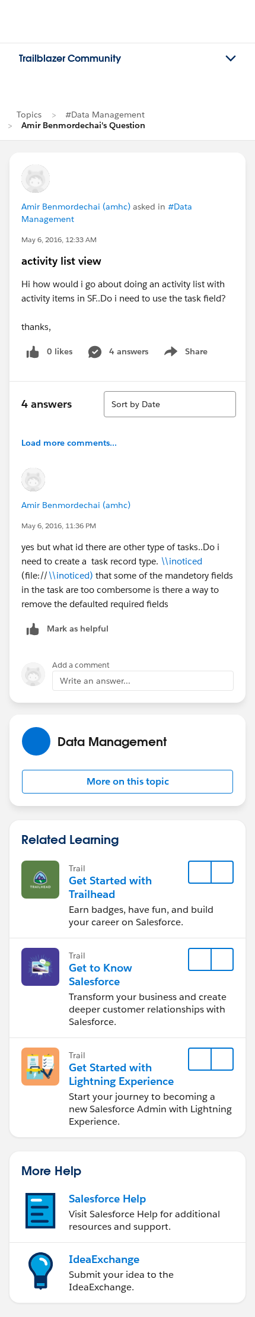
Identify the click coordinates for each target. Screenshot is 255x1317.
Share (184, 353)
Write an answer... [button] (95, 680)
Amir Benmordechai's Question (83, 125)
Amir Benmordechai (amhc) (75, 206)
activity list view (61, 261)
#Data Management (105, 114)
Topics (29, 114)
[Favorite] (200, 872)
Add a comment (81, 665)
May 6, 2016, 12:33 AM (59, 239)
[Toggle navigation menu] (230, 59)
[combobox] (170, 404)
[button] (127, 782)
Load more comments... (69, 442)
